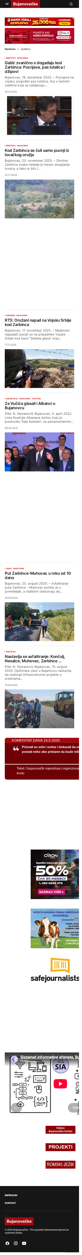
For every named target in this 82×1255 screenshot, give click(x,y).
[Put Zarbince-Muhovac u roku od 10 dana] (39, 621)
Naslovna (10, 49)
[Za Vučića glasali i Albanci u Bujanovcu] (39, 451)
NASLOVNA (22, 58)
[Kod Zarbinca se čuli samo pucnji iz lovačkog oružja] (39, 199)
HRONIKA (10, 315)
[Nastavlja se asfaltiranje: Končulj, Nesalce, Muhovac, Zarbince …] (39, 708)
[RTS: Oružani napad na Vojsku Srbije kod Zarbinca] (39, 368)
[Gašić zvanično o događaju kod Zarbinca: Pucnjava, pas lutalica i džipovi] (39, 115)
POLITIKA (36, 399)
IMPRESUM (11, 1195)
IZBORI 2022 (12, 399)
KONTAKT (10, 1203)
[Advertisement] (41, 261)
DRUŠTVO (11, 58)
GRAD (9, 569)
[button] (7, 4)
